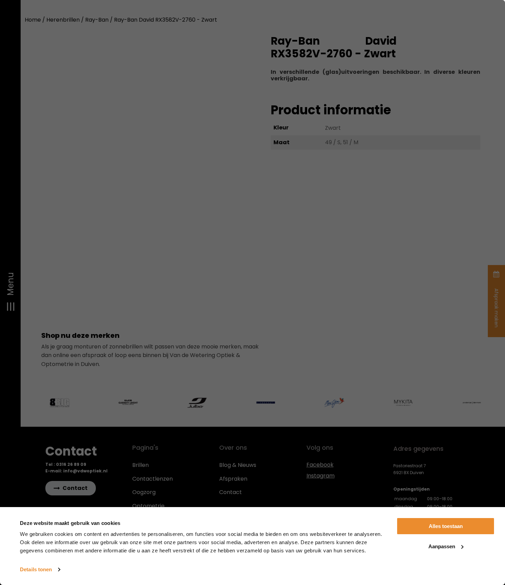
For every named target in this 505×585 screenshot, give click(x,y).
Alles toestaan (446, 526)
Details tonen (36, 569)
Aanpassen (441, 546)
